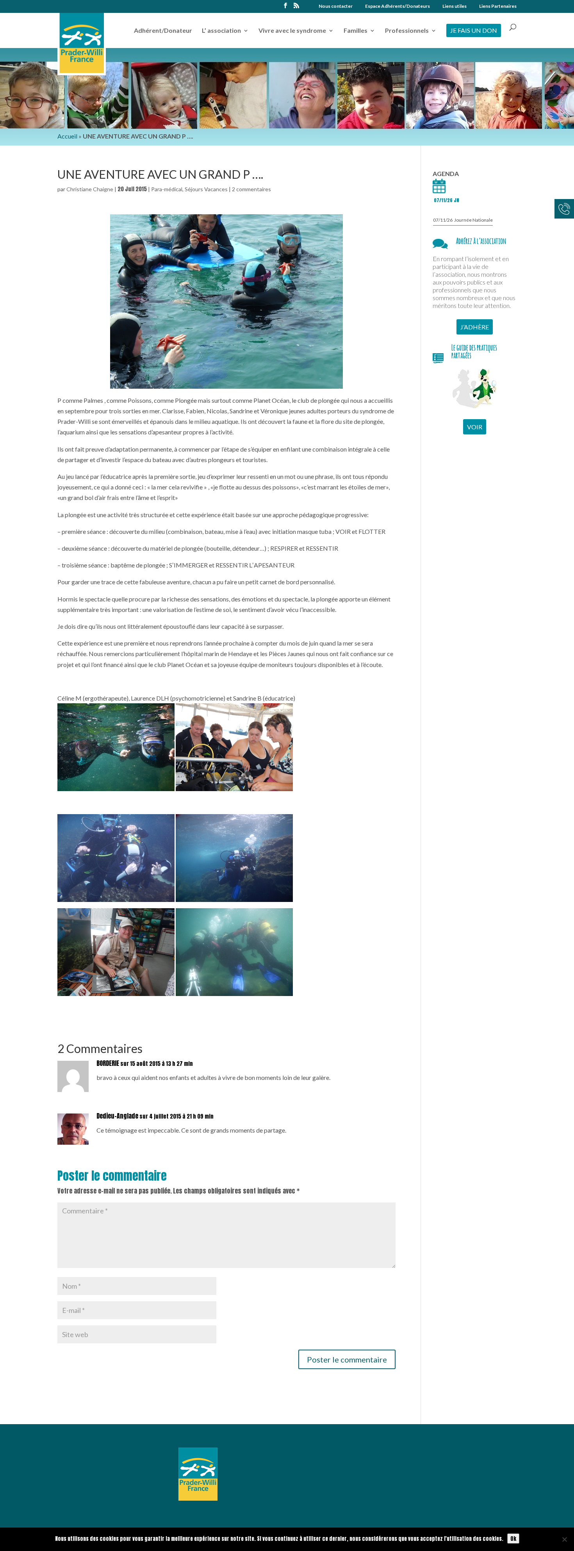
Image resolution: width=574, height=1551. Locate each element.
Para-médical (166, 189)
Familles (355, 31)
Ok (513, 1538)
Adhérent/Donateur (163, 31)
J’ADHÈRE (474, 327)
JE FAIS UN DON (473, 30)
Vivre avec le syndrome (292, 31)
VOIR (474, 426)
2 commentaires (251, 189)
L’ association (221, 31)
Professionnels (407, 31)
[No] (564, 1539)
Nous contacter (336, 6)
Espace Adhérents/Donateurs (397, 6)
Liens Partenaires (498, 6)
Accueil (67, 136)
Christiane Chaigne (89, 189)
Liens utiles (454, 6)
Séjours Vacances (206, 189)
